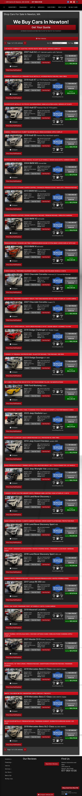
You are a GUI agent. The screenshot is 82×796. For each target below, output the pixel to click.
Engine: (39, 56)
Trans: (38, 58)
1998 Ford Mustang (35, 385)
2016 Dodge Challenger (41, 330)
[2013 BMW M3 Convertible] (13, 196)
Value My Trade (36, 62)
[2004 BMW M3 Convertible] (13, 169)
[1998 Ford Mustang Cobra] (13, 391)
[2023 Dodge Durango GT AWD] (13, 363)
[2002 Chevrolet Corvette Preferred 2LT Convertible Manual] (13, 280)
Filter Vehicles (41, 38)
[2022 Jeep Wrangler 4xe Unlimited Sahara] (13, 474)
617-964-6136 (37, 2)
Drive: (25, 59)
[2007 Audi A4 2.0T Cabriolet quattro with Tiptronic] (13, 58)
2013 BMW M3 (35, 191)
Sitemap (69, 792)
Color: (25, 58)
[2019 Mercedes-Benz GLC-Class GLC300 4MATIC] (13, 732)
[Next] (24, 43)
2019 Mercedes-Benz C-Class (45, 697)
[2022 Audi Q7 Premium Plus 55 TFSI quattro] (13, 113)
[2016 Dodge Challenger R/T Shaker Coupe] (13, 335)
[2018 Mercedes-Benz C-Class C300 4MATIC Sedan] (13, 675)
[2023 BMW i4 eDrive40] (13, 252)
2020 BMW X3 (34, 219)
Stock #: (26, 55)
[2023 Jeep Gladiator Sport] (13, 419)
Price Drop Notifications (13, 70)
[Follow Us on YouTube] (71, 2)
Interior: (26, 56)
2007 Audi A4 (43, 52)
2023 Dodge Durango (37, 357)
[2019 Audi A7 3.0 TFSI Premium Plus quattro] (13, 85)
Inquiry (27, 62)
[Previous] (5, 43)
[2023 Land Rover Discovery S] (13, 502)
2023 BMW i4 (33, 246)
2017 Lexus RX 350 (34, 582)
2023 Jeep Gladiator (35, 413)
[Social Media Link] (77, 2)
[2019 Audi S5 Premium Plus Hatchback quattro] (13, 141)
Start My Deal (45, 62)
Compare (14, 66)
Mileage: (39, 59)
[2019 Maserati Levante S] (13, 615)
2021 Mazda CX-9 (39, 639)
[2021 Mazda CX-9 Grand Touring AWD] (13, 645)
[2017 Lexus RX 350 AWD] (13, 587)
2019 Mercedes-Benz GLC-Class (45, 726)
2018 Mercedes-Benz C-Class (45, 669)
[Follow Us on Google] (74, 2)
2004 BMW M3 (35, 163)
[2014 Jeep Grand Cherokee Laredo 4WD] (13, 446)
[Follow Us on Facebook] (68, 2)
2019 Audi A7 (40, 80)
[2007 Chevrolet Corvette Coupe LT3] (13, 308)
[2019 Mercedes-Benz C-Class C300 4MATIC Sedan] (13, 702)
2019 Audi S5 (41, 135)
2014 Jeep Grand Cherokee (41, 441)
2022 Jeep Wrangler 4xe (41, 469)
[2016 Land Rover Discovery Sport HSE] (13, 530)
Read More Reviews (52, 764)
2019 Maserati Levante (35, 609)
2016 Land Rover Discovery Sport (41, 524)
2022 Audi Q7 (40, 107)
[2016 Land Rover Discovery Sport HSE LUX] (13, 560)
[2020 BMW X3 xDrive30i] (13, 224)
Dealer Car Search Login (66, 791)
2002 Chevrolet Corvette (47, 274)
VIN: (38, 55)
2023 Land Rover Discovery (37, 496)
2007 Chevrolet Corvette (39, 302)
